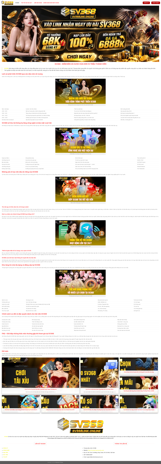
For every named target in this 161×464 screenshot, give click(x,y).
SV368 (17, 2)
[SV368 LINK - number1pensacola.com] (7, 2)
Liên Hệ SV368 (38, 2)
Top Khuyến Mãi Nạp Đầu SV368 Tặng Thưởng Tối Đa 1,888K (139, 391)
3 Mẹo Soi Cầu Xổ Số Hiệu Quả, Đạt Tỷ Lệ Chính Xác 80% (60, 409)
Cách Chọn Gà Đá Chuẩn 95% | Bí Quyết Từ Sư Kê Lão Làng (139, 372)
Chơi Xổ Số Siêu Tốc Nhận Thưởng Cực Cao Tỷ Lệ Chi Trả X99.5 (99, 409)
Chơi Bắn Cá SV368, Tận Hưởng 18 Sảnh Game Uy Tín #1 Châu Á (21, 409)
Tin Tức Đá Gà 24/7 (26, 2)
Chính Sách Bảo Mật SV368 (51, 2)
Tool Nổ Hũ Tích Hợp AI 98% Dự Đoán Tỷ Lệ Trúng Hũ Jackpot (138, 409)
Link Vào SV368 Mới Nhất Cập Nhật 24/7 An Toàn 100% (99, 389)
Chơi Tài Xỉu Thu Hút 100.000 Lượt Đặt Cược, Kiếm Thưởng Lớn (41, 389)
